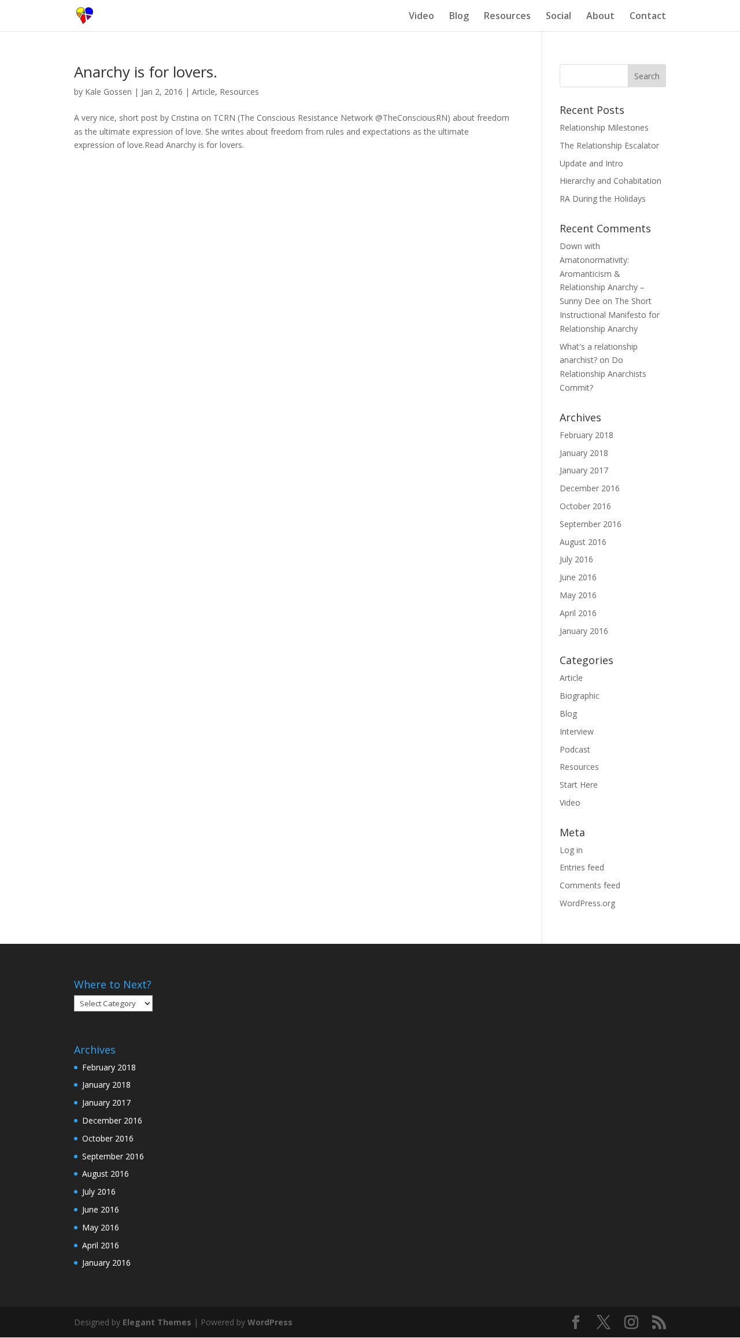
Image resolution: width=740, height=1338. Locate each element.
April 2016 (578, 612)
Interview (577, 731)
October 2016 (585, 506)
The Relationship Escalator (609, 145)
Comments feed (590, 885)
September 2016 (590, 523)
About (600, 17)
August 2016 (583, 541)
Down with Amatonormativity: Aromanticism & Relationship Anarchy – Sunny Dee (602, 273)
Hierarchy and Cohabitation (610, 180)
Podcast (575, 749)
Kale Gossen (108, 91)
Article (203, 91)
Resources (507, 17)
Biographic (580, 695)
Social (558, 17)
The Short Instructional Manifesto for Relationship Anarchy (610, 314)
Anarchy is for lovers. (145, 71)
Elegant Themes (157, 1322)
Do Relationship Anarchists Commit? (603, 373)
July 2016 (576, 559)
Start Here (579, 784)
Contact (648, 17)
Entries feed (582, 867)
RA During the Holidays (603, 198)
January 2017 (584, 470)
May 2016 (578, 595)
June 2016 (578, 577)
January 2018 (584, 452)
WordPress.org (587, 903)
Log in (571, 849)
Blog (459, 17)
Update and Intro (591, 163)
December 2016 (590, 488)
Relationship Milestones (604, 127)
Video (421, 17)
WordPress (270, 1322)
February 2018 (586, 434)
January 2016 (584, 630)
